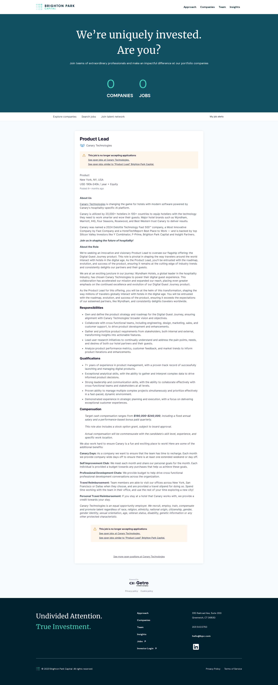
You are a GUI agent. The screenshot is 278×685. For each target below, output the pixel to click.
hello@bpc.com (201, 636)
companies (64, 116)
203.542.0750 (199, 626)
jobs (89, 116)
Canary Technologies (92, 204)
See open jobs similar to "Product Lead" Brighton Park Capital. (121, 164)
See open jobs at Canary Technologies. (109, 159)
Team (222, 7)
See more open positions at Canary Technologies (139, 556)
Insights (235, 7)
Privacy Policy (213, 668)
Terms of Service (233, 668)
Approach (190, 7)
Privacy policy (131, 591)
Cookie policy (147, 591)
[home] (55, 7)
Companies (207, 7)
